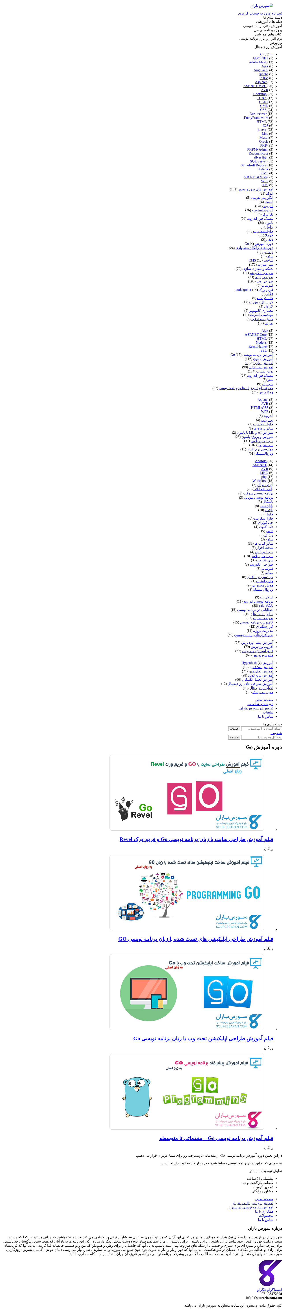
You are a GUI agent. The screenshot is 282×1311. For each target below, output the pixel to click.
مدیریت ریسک (262, 692)
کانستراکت (265, 298)
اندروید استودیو (262, 210)
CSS (263, 110)
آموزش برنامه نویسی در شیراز (251, 1207)
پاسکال (268, 501)
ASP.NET (259, 465)
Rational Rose (258, 153)
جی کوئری (265, 522)
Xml (265, 185)
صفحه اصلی (264, 700)
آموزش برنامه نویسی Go (251, 354)
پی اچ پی (267, 420)
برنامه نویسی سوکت (258, 493)
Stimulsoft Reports (254, 165)
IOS (265, 125)
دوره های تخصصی (260, 704)
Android (261, 461)
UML (264, 173)
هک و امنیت (264, 581)
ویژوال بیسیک (263, 589)
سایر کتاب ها (263, 543)
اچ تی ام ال (265, 485)
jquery (262, 129)
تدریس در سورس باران (256, 708)
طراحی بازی (264, 277)
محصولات (266, 1215)
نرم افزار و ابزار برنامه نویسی (260, 38)
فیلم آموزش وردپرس (257, 651)
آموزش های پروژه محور (255, 189)
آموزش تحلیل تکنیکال (257, 679)
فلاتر (269, 294)
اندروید (268, 206)
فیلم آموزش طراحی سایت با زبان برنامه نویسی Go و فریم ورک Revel (196, 839)
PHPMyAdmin (257, 149)
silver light (261, 157)
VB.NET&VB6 (255, 177)
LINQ (264, 473)
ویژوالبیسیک (264, 453)
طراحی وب (264, 281)
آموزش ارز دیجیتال (268, 47)
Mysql (264, 137)
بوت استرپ (264, 371)
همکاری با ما (264, 1211)
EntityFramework (256, 118)
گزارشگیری (264, 626)
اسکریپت (266, 597)
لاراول (268, 306)
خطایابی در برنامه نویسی (255, 610)
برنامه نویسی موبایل (258, 497)
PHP (263, 145)
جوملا (269, 235)
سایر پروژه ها (263, 428)
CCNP (263, 102)
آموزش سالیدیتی (261, 367)
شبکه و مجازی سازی (257, 269)
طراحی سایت (263, 618)
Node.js (261, 342)
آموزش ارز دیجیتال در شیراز (252, 1203)
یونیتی (269, 323)
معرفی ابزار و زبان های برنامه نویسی (246, 388)
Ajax (265, 66)
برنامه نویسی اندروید (258, 601)
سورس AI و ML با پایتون (255, 432)
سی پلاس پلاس (262, 441)
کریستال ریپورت (261, 302)
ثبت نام (276, 13)
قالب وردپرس (262, 655)
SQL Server (258, 161)
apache (263, 74)
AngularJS (261, 70)
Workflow (259, 481)
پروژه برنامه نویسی (268, 30)
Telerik (263, 169)
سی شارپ (265, 264)
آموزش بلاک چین (261, 671)
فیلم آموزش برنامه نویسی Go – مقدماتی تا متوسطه (216, 1138)
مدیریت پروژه (263, 630)
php (264, 477)
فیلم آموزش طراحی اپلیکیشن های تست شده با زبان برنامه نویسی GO (195, 939)
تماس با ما (265, 716)
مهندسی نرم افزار (260, 449)
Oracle (263, 141)
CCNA (262, 98)
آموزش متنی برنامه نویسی (262, 26)
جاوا (270, 227)
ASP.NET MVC (255, 86)
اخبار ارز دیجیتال (261, 688)
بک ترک (267, 214)
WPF (264, 181)
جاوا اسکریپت (263, 231)
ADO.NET (260, 58)
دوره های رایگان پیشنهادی (254, 248)
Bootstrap (260, 94)
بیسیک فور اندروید (260, 218)
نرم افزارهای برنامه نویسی (253, 635)
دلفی (269, 239)
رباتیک (268, 535)
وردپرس (276, 42)
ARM (264, 78)
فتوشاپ (267, 285)
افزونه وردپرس (262, 647)
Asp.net (263, 400)
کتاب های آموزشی (268, 34)
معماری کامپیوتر (261, 310)
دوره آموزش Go (259, 243)
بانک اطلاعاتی (263, 489)
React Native (258, 346)
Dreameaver (258, 114)
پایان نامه (266, 506)
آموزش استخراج (261, 667)
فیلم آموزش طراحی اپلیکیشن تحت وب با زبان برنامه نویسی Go (203, 1038)
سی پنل (267, 384)
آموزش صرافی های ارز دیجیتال (250, 684)
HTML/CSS (259, 407)
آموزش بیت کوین (260, 675)
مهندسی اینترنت (261, 315)
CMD (264, 106)
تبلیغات (268, 712)
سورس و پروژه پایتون (257, 437)
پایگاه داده (266, 605)
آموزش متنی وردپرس (257, 642)
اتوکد (269, 193)
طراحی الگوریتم (261, 273)
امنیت (269, 202)
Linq (265, 133)
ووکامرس (265, 392)
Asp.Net (261, 82)
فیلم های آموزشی (269, 22)
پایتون (269, 223)
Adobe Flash (258, 62)
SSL (264, 350)
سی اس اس (264, 552)
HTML (262, 122)
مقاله (269, 573)
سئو (270, 256)
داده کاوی (266, 527)
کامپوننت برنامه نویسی (256, 622)
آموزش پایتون (263, 359)
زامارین (267, 252)
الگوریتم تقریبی (262, 197)
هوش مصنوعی (262, 319)
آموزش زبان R (259, 363)
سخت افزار (264, 547)
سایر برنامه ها (263, 614)
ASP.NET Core (256, 334)
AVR (264, 90)
